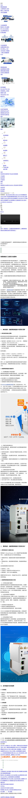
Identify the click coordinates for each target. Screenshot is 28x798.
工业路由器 (3, 8)
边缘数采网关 (4, 47)
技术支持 (3, 177)
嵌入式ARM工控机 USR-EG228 (13, 194)
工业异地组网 (10, 776)
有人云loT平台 (4, 89)
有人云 (2, 211)
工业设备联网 (4, 25)
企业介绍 (3, 187)
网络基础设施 (4, 6)
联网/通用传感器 (6, 773)
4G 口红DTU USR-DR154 (6, 202)
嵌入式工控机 (10, 778)
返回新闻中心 (4, 741)
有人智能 (3, 791)
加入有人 (11, 185)
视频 (2, 181)
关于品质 (3, 189)
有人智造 (10, 791)
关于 (2, 183)
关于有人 (3, 786)
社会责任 (7, 185)
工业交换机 (8, 771)
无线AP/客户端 (14, 771)
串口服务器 (7, 775)
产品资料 (3, 176)
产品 (2, 5)
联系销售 (16, 173)
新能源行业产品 (4, 112)
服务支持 (3, 782)
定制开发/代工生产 (5, 111)
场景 (2, 129)
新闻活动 (16, 789)
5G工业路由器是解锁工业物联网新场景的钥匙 (15, 740)
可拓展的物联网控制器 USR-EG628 (15, 196)
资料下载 (3, 784)
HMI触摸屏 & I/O (6, 780)
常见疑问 (7, 784)
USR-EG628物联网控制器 (7, 384)
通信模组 (4, 32)
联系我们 (3, 191)
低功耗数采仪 (4, 69)
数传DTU (3, 27)
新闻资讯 (3, 185)
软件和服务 (3, 87)
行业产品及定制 (4, 109)
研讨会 (19, 789)
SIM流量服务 (17, 776)
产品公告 (11, 173)
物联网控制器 (10, 289)
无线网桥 (5, 12)
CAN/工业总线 (5, 28)
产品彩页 (3, 179)
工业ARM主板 (17, 778)
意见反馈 (16, 185)
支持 (2, 172)
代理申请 (20, 185)
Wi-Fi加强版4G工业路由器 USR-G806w (17, 200)
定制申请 (7, 173)
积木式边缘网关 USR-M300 (16, 198)
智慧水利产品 (20, 780)
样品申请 (3, 173)
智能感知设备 (4, 67)
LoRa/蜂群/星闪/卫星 (22, 775)
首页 (2, 3)
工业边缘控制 (4, 45)
